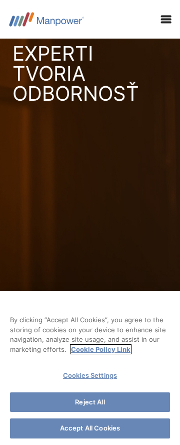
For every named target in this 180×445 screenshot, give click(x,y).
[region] (90, 368)
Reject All (89, 402)
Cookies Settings (90, 375)
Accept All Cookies (90, 428)
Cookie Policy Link (100, 349)
